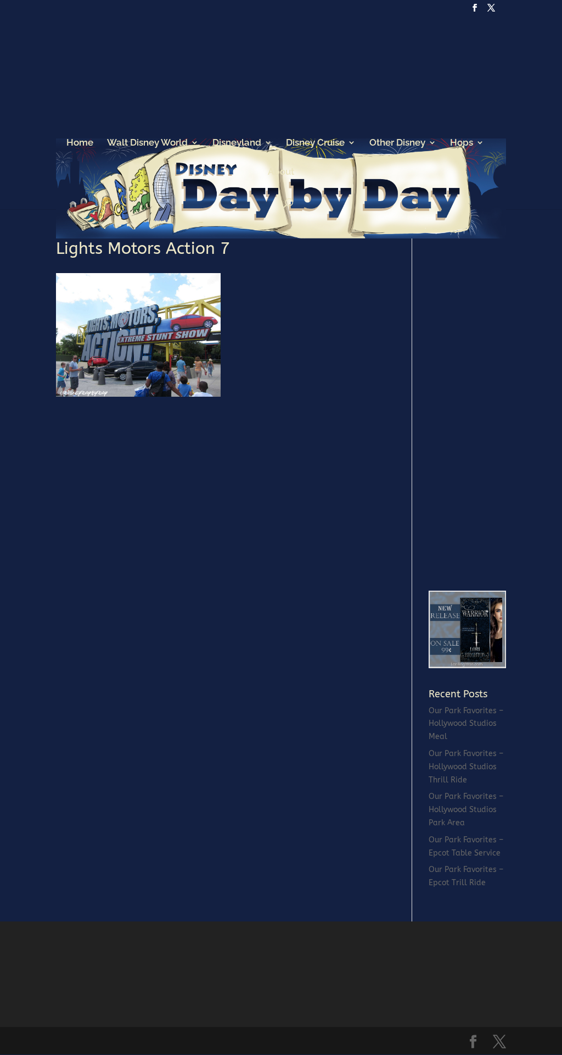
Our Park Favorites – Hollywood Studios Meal (466, 724)
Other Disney (397, 143)
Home (79, 143)
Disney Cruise (315, 143)
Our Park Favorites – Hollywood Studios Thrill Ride (466, 767)
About (281, 172)
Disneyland (236, 143)
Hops (461, 143)
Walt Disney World (147, 143)
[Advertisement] (495, 405)
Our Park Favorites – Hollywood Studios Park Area (466, 810)
